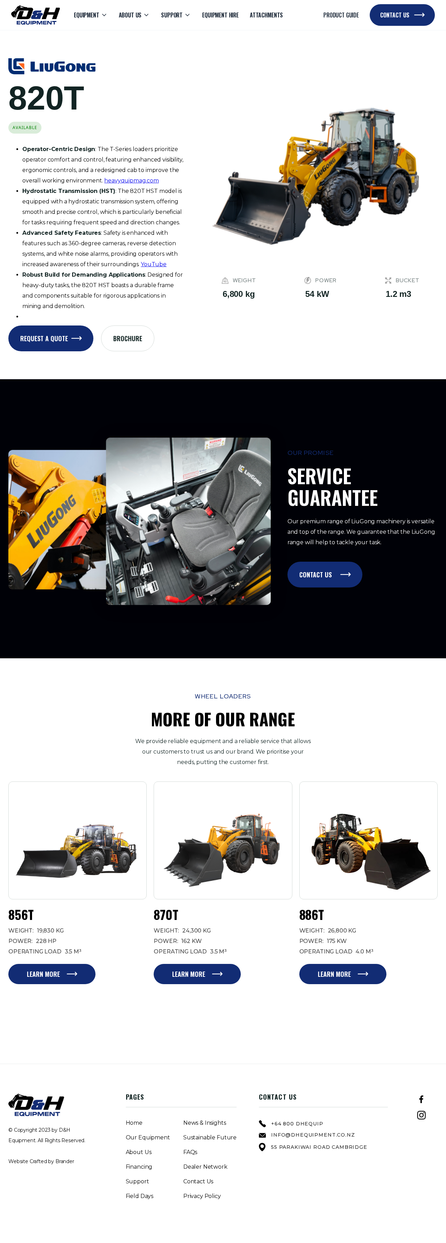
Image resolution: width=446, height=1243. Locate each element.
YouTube (154, 264)
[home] (35, 15)
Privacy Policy (202, 1196)
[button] (90, 15)
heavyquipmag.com (131, 180)
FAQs (190, 1152)
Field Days (139, 1196)
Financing (139, 1167)
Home (134, 1123)
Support (137, 1181)
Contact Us (198, 1181)
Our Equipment (148, 1137)
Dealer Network (205, 1167)
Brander (64, 1161)
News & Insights (204, 1123)
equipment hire (220, 15)
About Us (139, 1152)
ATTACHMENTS (266, 15)
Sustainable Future (210, 1137)
